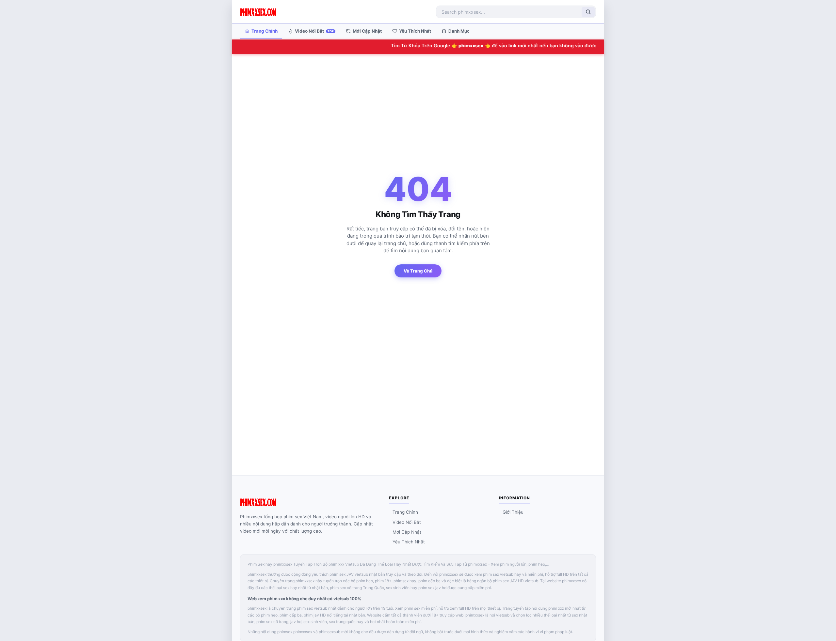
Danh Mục (459, 31)
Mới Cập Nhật (367, 31)
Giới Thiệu (513, 512)
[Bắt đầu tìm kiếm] (588, 12)
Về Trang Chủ (418, 271)
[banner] (258, 12)
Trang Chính (264, 31)
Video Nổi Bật (314, 31)
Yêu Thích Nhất (415, 31)
